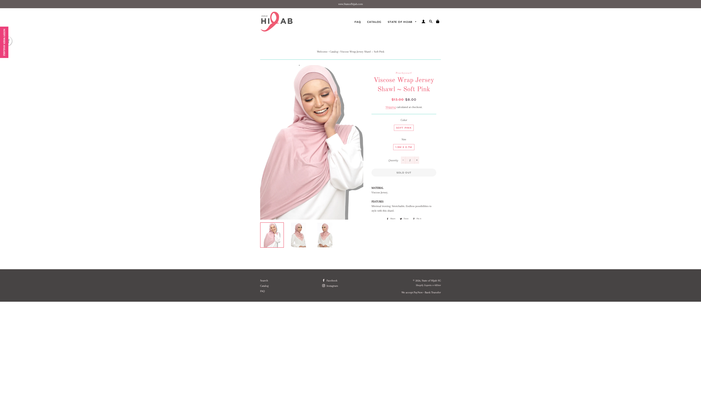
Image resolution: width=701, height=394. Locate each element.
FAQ (358, 22)
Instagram (332, 285)
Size (404, 139)
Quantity (393, 160)
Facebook (331, 280)
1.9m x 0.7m (403, 147)
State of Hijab (400, 22)
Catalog (374, 22)
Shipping (391, 107)
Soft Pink (403, 127)
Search (264, 280)
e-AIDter (436, 285)
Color (404, 120)
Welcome (322, 51)
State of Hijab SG (431, 280)
